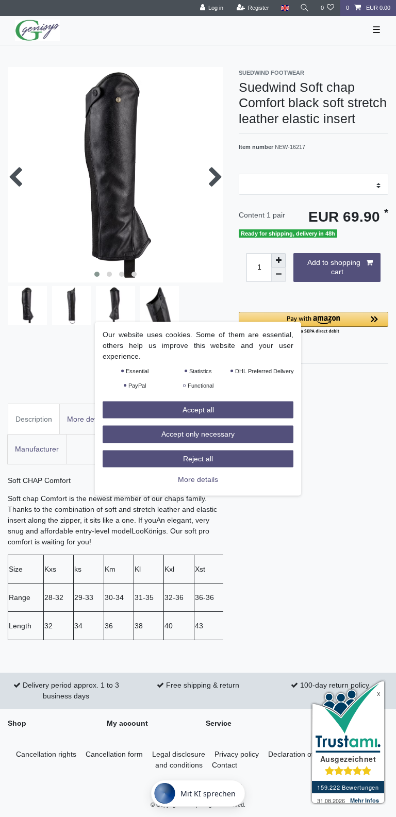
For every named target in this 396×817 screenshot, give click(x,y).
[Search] (304, 8)
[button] (313, 323)
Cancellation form (114, 754)
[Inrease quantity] (278, 260)
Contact (224, 765)
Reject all (198, 458)
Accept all (198, 409)
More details (198, 479)
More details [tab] (87, 419)
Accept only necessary (198, 434)
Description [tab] (33, 419)
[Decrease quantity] (278, 275)
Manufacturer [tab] (37, 449)
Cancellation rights (46, 754)
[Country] (284, 8)
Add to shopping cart (333, 267)
